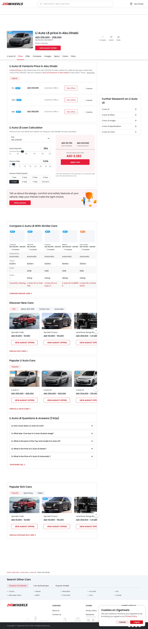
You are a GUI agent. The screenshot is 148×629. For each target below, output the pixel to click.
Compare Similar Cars (19, 293)
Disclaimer (90, 614)
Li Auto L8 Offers (108, 115)
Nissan (38, 591)
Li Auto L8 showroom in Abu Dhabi (54, 72)
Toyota (11, 591)
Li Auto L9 (47, 390)
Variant (111, 40)
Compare (102, 40)
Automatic (59, 309)
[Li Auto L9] (57, 379)
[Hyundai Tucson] (57, 321)
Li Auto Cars (23, 409)
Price (20, 56)
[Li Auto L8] (17, 236)
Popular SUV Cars (25, 535)
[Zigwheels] (12, 4)
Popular (15, 366)
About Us (55, 610)
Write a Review (41, 43)
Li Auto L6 (80, 390)
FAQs (73, 56)
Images (47, 56)
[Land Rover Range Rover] (89, 321)
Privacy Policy (91, 610)
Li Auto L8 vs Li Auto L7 (51, 284)
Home (9, 572)
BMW (37, 595)
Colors (65, 56)
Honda (118, 595)
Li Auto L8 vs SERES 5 (70, 284)
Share (118, 40)
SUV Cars (21, 351)
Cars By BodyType (41, 585)
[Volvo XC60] (87, 236)
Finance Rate (14, 161)
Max (13, 112)
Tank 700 (30, 245)
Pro (13, 88)
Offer (27, 56)
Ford (91, 595)
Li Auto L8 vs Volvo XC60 (88, 284)
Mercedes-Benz (15, 595)
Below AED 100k (27, 309)
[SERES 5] (69, 236)
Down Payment (15, 148)
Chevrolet (66, 595)
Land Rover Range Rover (86, 332)
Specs (57, 56)
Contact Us (56, 614)
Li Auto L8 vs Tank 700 (35, 284)
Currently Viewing (17, 283)
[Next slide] (96, 330)
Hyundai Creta (17, 332)
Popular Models (62, 585)
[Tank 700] (34, 236)
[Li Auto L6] (89, 379)
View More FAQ (17, 464)
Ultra (13, 100)
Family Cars (44, 309)
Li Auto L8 (11, 56)
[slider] (22, 151)
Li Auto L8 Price (15, 70)
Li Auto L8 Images (109, 120)
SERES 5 (64, 245)
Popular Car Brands (17, 585)
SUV (14, 309)
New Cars (15, 572)
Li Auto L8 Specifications (111, 126)
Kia (117, 591)
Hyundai (92, 591)
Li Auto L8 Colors (108, 132)
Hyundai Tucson (51, 332)
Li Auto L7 (48, 245)
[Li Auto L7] (52, 236)
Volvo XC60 (84, 245)
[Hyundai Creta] (24, 321)
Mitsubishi (66, 591)
